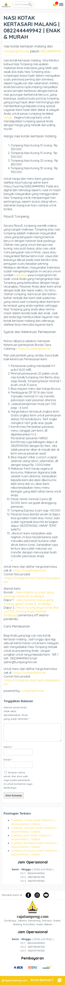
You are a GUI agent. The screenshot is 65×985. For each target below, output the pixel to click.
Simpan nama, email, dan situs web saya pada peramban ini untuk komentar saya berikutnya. (18, 780)
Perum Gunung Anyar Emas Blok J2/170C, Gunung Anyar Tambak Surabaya (31, 611)
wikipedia (20, 275)
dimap (8, 117)
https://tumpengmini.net (34, 348)
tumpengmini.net (16, 51)
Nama (8, 747)
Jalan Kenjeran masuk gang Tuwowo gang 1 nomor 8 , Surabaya (28, 602)
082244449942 (50, 51)
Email (8, 759)
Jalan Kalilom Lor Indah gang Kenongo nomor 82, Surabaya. (29, 594)
